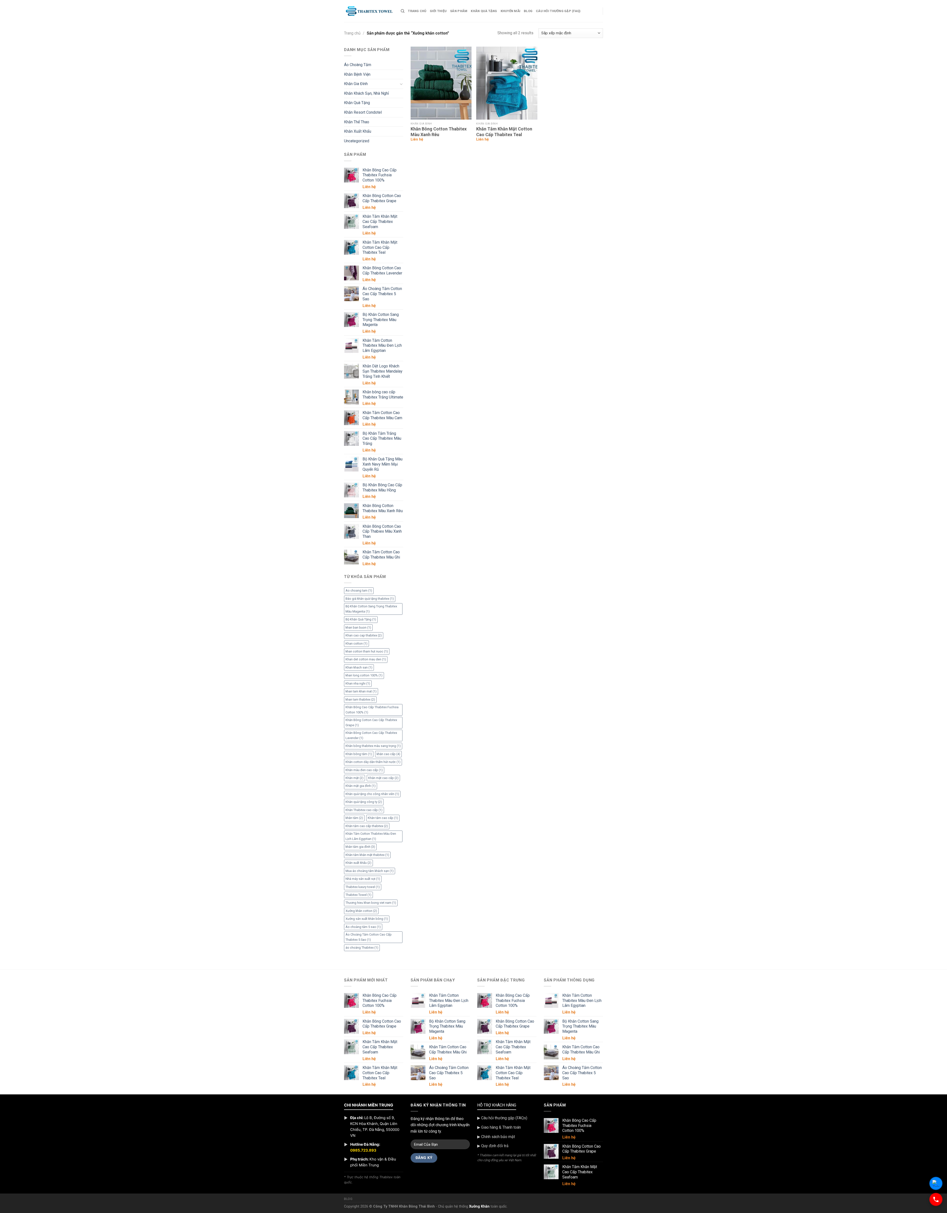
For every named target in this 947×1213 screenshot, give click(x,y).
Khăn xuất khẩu (358, 863)
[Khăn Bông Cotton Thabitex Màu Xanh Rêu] (441, 83)
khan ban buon (358, 627)
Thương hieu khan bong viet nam (371, 903)
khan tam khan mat (361, 691)
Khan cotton (356, 643)
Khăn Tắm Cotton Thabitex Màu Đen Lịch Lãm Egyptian (371, 836)
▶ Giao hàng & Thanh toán (499, 1127)
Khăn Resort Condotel (363, 112)
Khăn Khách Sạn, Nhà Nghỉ (366, 93)
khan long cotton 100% (364, 675)
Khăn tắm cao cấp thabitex (367, 826)
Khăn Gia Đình (356, 83)
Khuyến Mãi (511, 11)
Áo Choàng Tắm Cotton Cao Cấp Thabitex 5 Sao (369, 937)
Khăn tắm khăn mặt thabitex (367, 855)
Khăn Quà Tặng (484, 11)
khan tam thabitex (360, 699)
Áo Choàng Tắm (357, 64)
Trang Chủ (417, 11)
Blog (528, 11)
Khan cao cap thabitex (364, 635)
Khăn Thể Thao (356, 122)
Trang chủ (352, 33)
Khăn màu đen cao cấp (364, 770)
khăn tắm (354, 818)
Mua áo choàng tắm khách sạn (370, 871)
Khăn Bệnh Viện (357, 74)
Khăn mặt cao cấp (383, 778)
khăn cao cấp (388, 754)
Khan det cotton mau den (366, 659)
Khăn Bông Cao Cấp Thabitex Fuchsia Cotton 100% (372, 709)
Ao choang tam (359, 590)
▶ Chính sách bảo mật (496, 1136)
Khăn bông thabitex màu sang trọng (373, 746)
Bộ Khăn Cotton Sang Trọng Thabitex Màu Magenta (371, 608)
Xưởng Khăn (479, 1206)
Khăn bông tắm (359, 754)
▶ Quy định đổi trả (493, 1145)
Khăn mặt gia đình (361, 786)
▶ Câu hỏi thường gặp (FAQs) (502, 1118)
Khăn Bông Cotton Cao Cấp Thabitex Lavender (371, 735)
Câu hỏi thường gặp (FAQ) (558, 11)
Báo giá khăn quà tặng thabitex (370, 598)
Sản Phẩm (458, 11)
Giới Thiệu (438, 11)
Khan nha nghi (358, 683)
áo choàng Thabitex (362, 947)
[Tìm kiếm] (402, 11)
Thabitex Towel (358, 895)
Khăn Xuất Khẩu (357, 131)
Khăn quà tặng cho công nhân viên (372, 794)
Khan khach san (359, 667)
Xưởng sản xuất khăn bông (367, 919)
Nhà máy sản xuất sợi (363, 879)
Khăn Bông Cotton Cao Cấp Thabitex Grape (371, 722)
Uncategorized (356, 141)
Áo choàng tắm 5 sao (363, 927)
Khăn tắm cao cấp (383, 818)
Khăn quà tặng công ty (364, 802)
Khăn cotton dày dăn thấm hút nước (373, 762)
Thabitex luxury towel (363, 887)
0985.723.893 (363, 1150)
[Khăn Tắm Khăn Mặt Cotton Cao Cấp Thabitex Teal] (506, 83)
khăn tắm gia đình (360, 847)
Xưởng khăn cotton (361, 911)
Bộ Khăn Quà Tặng (361, 619)
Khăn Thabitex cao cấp (364, 810)
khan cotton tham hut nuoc (367, 651)
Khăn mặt (355, 778)
